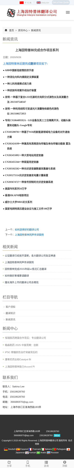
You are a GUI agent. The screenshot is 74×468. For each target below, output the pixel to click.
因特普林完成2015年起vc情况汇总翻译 (25, 269)
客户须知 (10, 306)
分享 (9, 465)
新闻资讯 (35, 30)
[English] (43, 2)
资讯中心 (22, 30)
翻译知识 (10, 313)
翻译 (33, 63)
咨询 (46, 465)
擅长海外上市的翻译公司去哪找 (22, 282)
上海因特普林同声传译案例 (29, 234)
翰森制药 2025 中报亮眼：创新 (21, 345)
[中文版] (26, 2)
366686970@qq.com (21, 402)
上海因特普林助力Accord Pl (20, 366)
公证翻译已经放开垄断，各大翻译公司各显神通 (30, 255)
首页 (11, 30)
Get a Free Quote (61, 2)
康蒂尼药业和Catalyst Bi (18, 359)
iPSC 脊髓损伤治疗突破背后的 (21, 352)
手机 (27, 465)
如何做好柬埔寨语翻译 (17, 275)
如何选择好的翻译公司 (27, 229)
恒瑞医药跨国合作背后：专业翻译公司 (25, 337)
